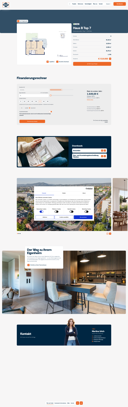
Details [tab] (64, 193)
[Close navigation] (70, 4)
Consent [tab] (44, 193)
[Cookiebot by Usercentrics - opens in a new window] (87, 189)
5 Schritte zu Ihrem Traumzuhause (38, 264)
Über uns (95, 4)
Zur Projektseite (23, 21)
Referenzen (80, 4)
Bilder (68, 403)
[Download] (102, 150)
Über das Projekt (50, 403)
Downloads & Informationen (60, 403)
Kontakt (101, 4)
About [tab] (84, 193)
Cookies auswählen (64, 217)
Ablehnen (45, 217)
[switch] (56, 212)
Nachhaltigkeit (88, 4)
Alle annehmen (83, 217)
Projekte (74, 4)
